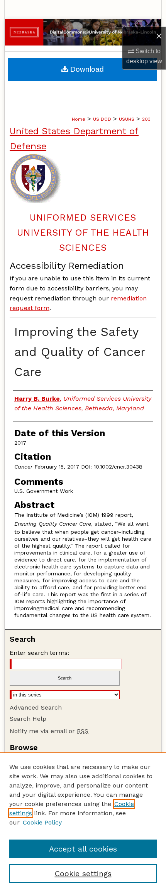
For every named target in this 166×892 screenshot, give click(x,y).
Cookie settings (83, 873)
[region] (83, 822)
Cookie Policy (42, 822)
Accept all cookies (83, 848)
